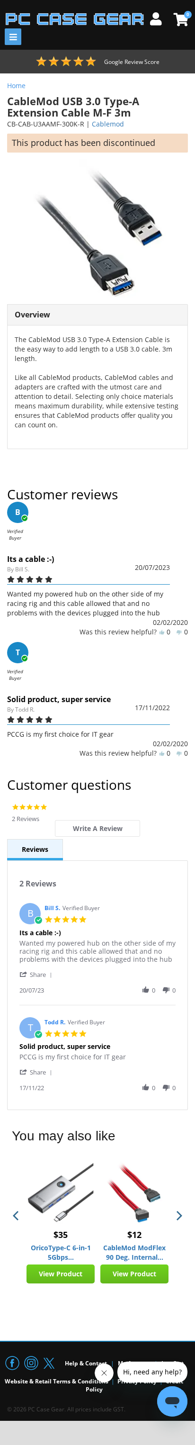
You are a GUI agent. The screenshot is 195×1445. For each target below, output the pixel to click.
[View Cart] (179, 19)
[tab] (97, 828)
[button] (37, 974)
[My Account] (159, 17)
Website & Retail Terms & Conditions (56, 1381)
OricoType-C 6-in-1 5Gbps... (61, 1252)
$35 (60, 1234)
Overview (32, 314)
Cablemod (108, 123)
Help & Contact (86, 1363)
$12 (134, 1234)
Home (16, 85)
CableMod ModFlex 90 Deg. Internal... (134, 1252)
